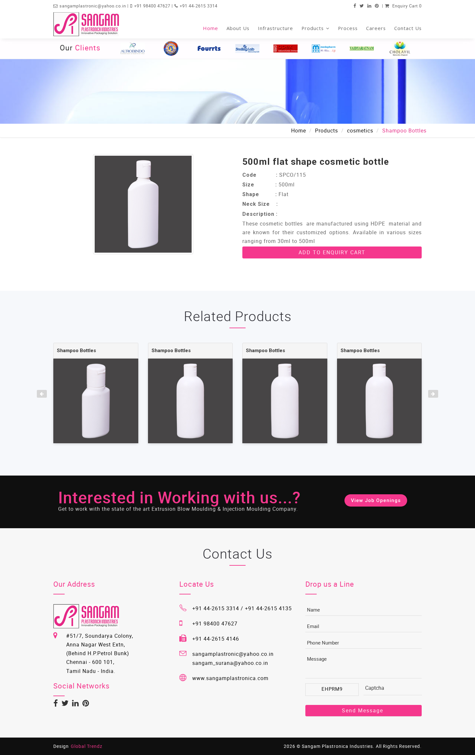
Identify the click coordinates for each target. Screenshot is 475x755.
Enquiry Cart (406, 6)
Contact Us (408, 28)
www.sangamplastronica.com (230, 678)
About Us (238, 28)
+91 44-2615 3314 (198, 6)
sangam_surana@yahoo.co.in (230, 662)
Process (348, 28)
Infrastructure (275, 28)
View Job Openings (376, 500)
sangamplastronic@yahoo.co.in (93, 6)
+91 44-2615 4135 (268, 608)
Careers (376, 28)
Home (210, 28)
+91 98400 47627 (153, 6)
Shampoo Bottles (76, 350)
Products (313, 28)
